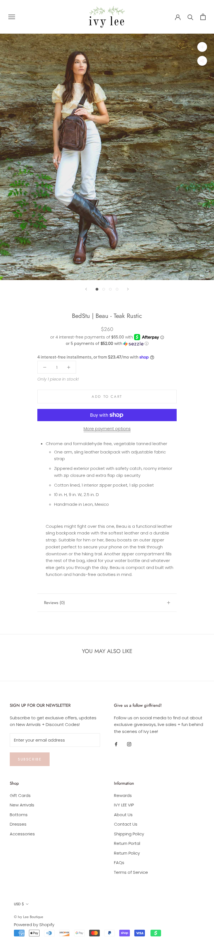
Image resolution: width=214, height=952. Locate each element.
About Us (123, 815)
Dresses (18, 824)
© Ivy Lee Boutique (28, 916)
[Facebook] (116, 744)
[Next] (128, 289)
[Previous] (86, 289)
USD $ (19, 904)
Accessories (22, 834)
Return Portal (127, 843)
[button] (107, 344)
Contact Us (125, 824)
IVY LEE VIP (124, 805)
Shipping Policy (129, 834)
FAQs (119, 862)
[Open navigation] (11, 16)
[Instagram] (129, 744)
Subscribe (30, 759)
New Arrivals (22, 805)
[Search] (190, 17)
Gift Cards (20, 795)
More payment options (107, 428)
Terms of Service (131, 872)
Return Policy (127, 853)
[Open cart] (203, 17)
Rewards (123, 795)
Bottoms (19, 815)
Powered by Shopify (34, 925)
